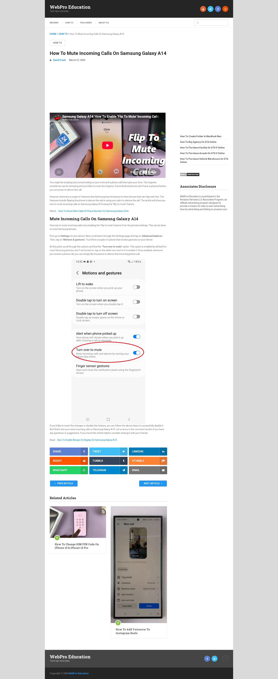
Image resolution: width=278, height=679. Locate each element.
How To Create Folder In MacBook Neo (200, 136)
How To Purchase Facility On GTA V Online (202, 147)
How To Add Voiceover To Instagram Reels (133, 631)
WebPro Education (70, 7)
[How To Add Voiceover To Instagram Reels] (139, 564)
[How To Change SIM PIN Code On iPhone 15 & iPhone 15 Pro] (78, 522)
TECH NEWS (86, 22)
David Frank (59, 60)
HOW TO (69, 22)
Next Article (152, 483)
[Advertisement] (108, 88)
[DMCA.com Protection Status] (189, 177)
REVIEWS (54, 22)
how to (57, 43)
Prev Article (65, 483)
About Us (103, 22)
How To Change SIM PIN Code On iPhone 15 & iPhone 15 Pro (77, 545)
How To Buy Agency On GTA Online (198, 142)
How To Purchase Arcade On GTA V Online (202, 153)
